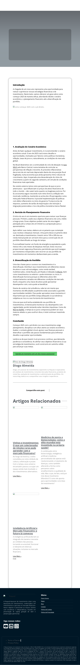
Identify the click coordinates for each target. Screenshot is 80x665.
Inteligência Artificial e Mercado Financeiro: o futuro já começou (25, 531)
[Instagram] (16, 626)
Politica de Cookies (46, 609)
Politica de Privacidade (47, 612)
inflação (59, 272)
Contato (43, 607)
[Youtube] (6, 626)
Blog (42, 604)
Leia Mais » (17, 476)
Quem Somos (45, 598)
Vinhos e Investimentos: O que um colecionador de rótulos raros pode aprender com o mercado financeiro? (26, 448)
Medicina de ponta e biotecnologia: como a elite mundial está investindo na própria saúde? (53, 442)
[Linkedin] (11, 626)
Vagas (43, 601)
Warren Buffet (18, 310)
